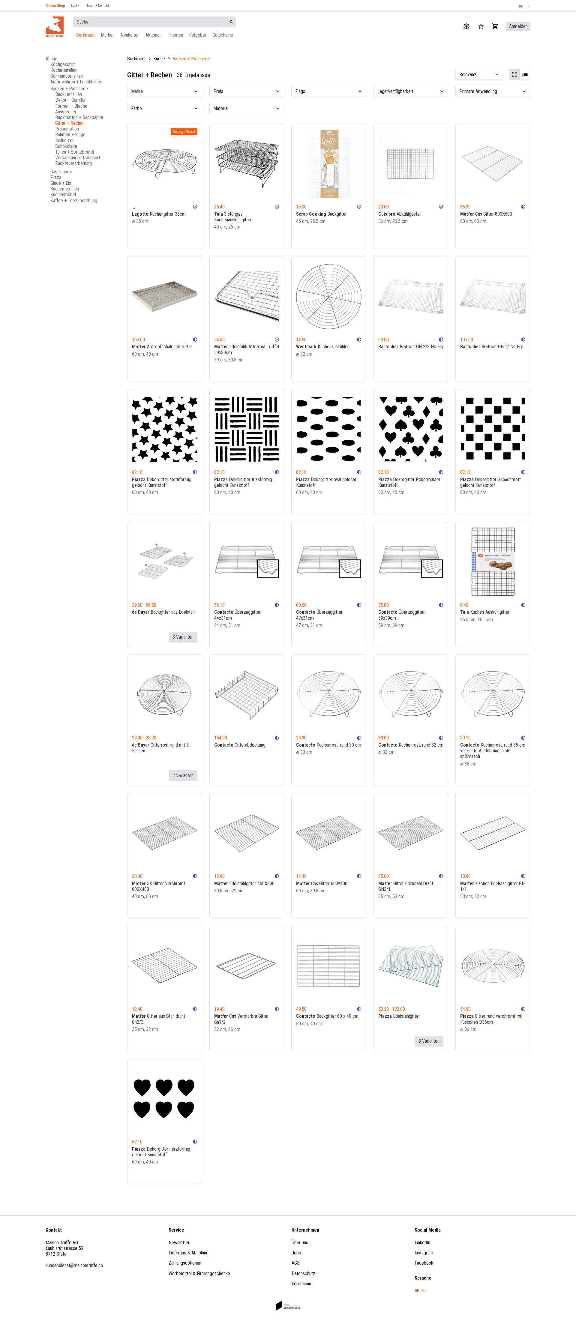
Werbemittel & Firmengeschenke (199, 1273)
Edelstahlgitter (399, 1016)
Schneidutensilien (66, 76)
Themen (175, 35)
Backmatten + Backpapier (79, 117)
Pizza (55, 177)
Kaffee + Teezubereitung (73, 200)
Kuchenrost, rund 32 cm (410, 745)
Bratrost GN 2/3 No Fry (410, 346)
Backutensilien (68, 94)
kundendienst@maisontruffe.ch (74, 1265)
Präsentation (67, 129)
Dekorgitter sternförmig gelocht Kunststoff (161, 482)
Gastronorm (61, 171)
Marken (108, 35)
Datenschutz (303, 1273)
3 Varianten (183, 637)
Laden (75, 6)
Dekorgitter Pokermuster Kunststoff (409, 482)
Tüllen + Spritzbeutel (74, 152)
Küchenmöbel (63, 194)
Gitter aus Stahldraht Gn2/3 (158, 1019)
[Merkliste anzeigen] (481, 26)
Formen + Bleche (71, 106)
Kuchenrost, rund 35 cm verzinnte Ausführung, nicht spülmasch (492, 750)
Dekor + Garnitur (70, 100)
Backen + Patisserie (69, 88)
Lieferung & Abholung (188, 1253)
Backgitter (321, 214)
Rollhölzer (64, 140)
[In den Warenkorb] (194, 238)
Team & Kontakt (97, 6)
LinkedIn (422, 1242)
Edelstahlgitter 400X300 (244, 883)
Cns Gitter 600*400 (321, 883)
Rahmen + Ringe (70, 134)
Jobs (296, 1253)
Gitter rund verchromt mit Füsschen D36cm (491, 1019)
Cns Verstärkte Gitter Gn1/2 (241, 1019)
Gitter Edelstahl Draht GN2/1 (405, 886)
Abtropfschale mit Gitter (162, 346)
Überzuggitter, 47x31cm (319, 615)
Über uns (300, 1242)
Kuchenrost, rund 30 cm (328, 745)
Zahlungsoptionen (185, 1263)
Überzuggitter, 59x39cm (401, 615)
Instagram (424, 1253)
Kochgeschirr (62, 64)
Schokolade (66, 146)
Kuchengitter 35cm (159, 214)
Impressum (302, 1284)
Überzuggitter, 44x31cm (237, 615)
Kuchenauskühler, (323, 346)
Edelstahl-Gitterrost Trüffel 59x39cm (246, 349)
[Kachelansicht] (514, 74)
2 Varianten (183, 775)
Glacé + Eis (60, 183)
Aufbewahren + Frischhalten (76, 81)
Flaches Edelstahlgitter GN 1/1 (492, 886)
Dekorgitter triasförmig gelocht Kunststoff (243, 482)
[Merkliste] (186, 238)
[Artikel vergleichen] (466, 26)
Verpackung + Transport (77, 157)
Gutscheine (222, 35)
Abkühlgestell (400, 214)
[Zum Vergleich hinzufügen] (178, 238)
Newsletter (179, 1242)
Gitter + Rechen (70, 123)
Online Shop (55, 6)
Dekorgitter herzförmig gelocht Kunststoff (161, 1152)
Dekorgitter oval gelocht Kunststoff (326, 482)
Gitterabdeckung (240, 745)
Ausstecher (65, 111)
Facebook (424, 1263)
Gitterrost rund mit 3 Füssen (160, 747)
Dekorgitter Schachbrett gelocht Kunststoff (490, 482)
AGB (296, 1263)
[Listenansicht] (525, 74)
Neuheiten (130, 35)
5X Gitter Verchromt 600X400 (158, 886)
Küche (51, 58)
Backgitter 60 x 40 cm (327, 1016)
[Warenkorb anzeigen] (495, 26)
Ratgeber (197, 35)
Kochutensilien (63, 70)
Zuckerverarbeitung (73, 163)
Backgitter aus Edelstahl (164, 612)
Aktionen (154, 35)
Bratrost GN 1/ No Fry (491, 346)
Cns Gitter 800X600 (486, 214)
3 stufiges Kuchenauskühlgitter (233, 217)
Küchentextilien (64, 189)
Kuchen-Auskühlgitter (485, 612)
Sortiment (85, 35)
